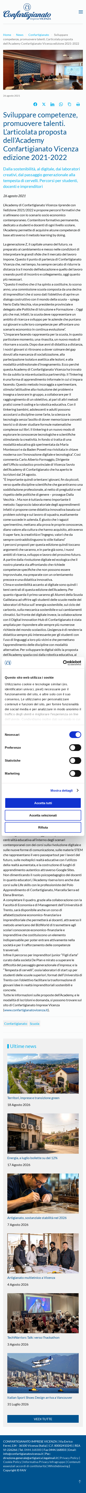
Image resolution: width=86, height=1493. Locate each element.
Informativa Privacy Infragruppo (44, 1462)
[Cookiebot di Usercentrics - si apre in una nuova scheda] (63, 662)
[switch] (75, 747)
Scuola (34, 1023)
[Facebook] (35, 104)
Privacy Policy (69, 1458)
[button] (81, 12)
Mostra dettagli (62, 790)
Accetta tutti (43, 803)
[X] (44, 104)
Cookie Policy (12, 1462)
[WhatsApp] (61, 104)
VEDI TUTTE (43, 1419)
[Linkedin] (52, 104)
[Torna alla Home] (27, 12)
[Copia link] (69, 104)
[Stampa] (78, 104)
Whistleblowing (58, 1466)
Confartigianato (15, 1023)
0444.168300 (33, 1449)
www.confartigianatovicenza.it (26, 1010)
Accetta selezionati (43, 815)
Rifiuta (43, 827)
